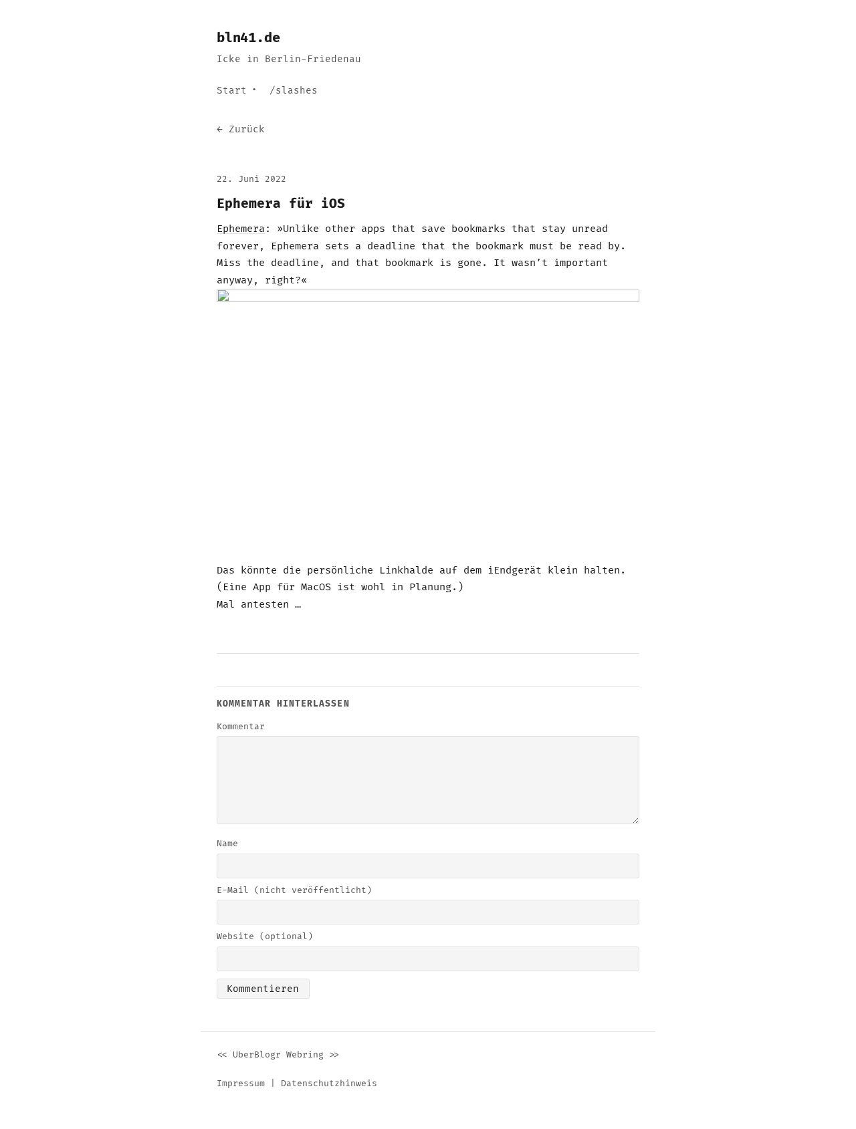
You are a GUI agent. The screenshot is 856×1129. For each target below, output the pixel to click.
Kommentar (241, 726)
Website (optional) (265, 936)
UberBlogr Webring (278, 1054)
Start (232, 90)
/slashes (294, 90)
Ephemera (241, 229)
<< (222, 1054)
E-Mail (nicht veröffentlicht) (294, 890)
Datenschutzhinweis (329, 1083)
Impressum (241, 1083)
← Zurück (241, 129)
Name (227, 843)
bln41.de (248, 38)
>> (334, 1054)
